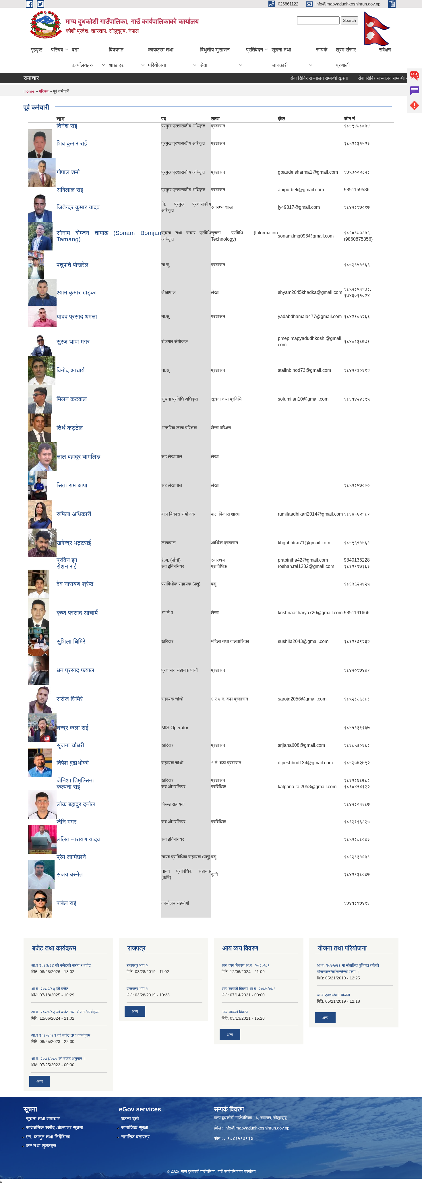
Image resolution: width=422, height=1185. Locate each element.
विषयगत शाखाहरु (116, 57)
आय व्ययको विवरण (235, 1012)
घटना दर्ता (130, 1118)
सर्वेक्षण (385, 50)
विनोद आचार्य (71, 370)
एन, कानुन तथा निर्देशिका (48, 1137)
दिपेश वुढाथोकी (73, 762)
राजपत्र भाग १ (137, 988)
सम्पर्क (321, 50)
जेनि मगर (66, 821)
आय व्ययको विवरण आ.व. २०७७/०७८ (249, 988)
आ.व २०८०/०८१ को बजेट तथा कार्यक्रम (60, 1035)
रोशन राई (67, 566)
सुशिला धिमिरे (71, 641)
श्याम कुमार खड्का (77, 292)
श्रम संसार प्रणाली (346, 57)
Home (29, 91)
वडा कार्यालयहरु (82, 57)
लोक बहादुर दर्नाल (76, 804)
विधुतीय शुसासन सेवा (215, 57)
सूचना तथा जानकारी (281, 57)
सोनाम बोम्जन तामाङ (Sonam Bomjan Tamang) (109, 235)
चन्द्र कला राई (72, 727)
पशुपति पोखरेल (72, 264)
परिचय (57, 50)
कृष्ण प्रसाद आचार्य (77, 612)
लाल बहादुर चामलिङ (78, 456)
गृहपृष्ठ (36, 50)
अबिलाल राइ (70, 189)
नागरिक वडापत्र (135, 1137)
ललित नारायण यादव (78, 839)
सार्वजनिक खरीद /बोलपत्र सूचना (54, 1127)
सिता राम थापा (72, 485)
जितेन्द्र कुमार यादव (78, 207)
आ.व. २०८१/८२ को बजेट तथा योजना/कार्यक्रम (65, 1012)
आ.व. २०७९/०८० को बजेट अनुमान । (58, 1058)
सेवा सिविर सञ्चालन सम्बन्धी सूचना (305, 78)
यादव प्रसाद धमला (77, 316)
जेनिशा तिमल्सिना (75, 780)
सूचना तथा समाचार (43, 1118)
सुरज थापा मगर (73, 341)
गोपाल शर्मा (68, 172)
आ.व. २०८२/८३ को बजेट (49, 988)
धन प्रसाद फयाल (75, 670)
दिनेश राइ (67, 125)
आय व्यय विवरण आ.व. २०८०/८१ (246, 965)
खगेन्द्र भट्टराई (74, 542)
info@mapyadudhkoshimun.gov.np (256, 1127)
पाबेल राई (66, 903)
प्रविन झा (67, 560)
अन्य (39, 1081)
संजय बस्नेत (70, 874)
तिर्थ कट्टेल (70, 427)
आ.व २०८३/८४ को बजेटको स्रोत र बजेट (61, 965)
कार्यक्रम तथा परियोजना (160, 57)
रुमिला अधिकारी (74, 514)
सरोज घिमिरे (70, 699)
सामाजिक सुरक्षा (134, 1127)
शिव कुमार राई (72, 143)
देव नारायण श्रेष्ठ (75, 584)
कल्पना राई (68, 786)
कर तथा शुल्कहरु (41, 1145)
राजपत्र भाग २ (137, 965)
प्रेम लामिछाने (71, 856)
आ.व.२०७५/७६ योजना (333, 995)
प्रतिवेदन (254, 50)
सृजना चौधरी (70, 745)
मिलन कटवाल (72, 399)
